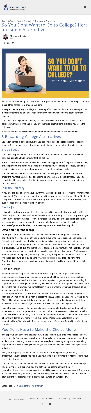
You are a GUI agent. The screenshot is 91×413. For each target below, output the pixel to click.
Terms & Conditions (49, 399)
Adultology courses (19, 370)
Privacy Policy (64, 399)
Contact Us (33, 399)
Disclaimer (77, 399)
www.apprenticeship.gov (49, 258)
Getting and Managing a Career (28, 386)
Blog (3, 21)
